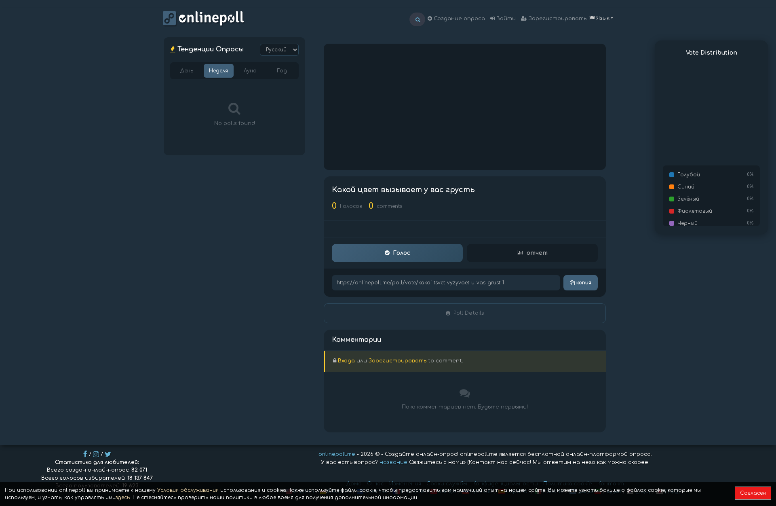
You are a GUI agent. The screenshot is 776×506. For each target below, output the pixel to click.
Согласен (753, 493)
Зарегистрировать (556, 18)
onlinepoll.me (336, 454)
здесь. (123, 497)
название (393, 462)
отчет (537, 253)
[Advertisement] (464, 106)
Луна (250, 71)
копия (583, 283)
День (186, 71)
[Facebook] (85, 454)
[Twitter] (108, 454)
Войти (505, 18)
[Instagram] (96, 454)
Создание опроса (458, 18)
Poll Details (468, 313)
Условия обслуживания (188, 490)
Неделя (218, 71)
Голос (401, 253)
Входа (346, 361)
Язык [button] (602, 18)
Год (282, 71)
